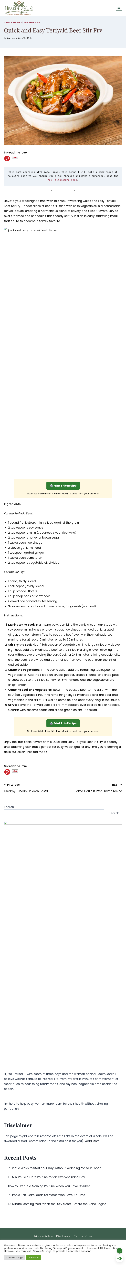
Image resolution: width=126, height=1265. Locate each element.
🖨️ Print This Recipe (63, 486)
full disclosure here (62, 180)
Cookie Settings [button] (14, 1257)
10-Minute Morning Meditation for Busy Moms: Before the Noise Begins (57, 1204)
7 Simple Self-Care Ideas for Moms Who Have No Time (46, 1195)
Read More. (92, 1141)
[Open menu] (119, 7)
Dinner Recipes (13, 22)
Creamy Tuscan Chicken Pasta (26, 788)
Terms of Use (83, 1236)
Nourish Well (32, 22)
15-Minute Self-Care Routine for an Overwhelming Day (46, 1177)
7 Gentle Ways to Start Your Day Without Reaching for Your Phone (54, 1168)
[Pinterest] (7, 158)
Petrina (11, 38)
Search (9, 807)
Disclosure (63, 1236)
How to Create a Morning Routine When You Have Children (49, 1186)
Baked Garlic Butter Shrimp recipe (98, 788)
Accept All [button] (33, 1257)
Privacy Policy (43, 1236)
